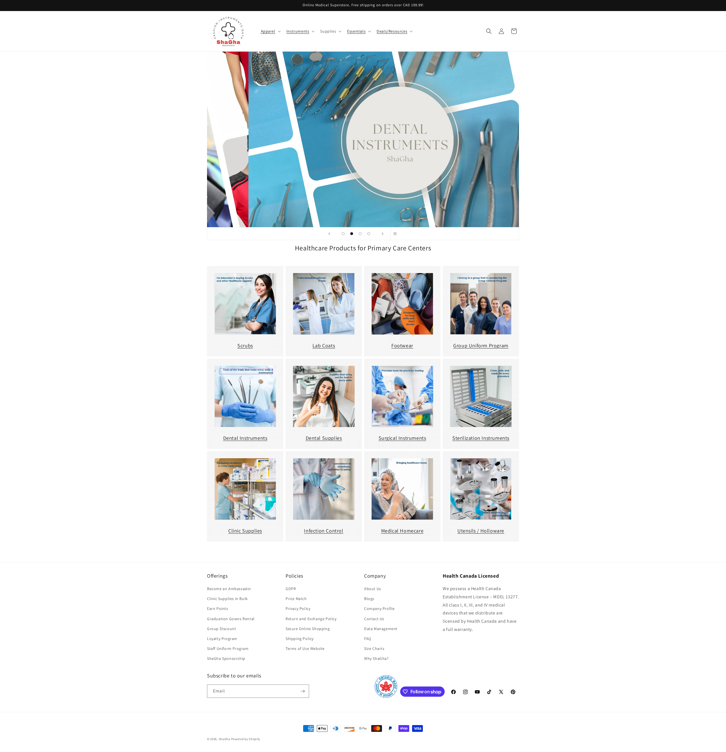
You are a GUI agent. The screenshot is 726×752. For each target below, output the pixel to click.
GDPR (291, 588)
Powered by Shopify (245, 739)
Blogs (369, 598)
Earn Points (217, 608)
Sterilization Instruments (480, 438)
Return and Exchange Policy (311, 618)
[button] (270, 31)
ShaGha (224, 739)
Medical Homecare (402, 530)
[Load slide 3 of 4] (360, 233)
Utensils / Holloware (480, 530)
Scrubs (245, 345)
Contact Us (374, 618)
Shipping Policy (300, 638)
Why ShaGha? (376, 658)
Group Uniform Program (480, 345)
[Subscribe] (302, 691)
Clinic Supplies (245, 530)
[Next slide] (382, 233)
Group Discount (221, 628)
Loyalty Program (222, 638)
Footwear (402, 345)
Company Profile (379, 608)
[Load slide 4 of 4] (368, 233)
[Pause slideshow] (397, 233)
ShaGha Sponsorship (226, 658)
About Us (372, 588)
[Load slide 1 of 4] (343, 233)
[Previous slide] (329, 233)
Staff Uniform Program (228, 648)
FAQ (367, 638)
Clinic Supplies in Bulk (227, 598)
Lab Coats (324, 345)
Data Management (381, 628)
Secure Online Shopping (308, 628)
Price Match (296, 598)
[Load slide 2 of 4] (351, 233)
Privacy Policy (298, 608)
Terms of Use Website (305, 648)
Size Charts (374, 648)
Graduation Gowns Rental (231, 618)
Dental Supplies (324, 438)
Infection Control (323, 530)
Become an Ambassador (229, 588)
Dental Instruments (245, 438)
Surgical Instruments (402, 438)
